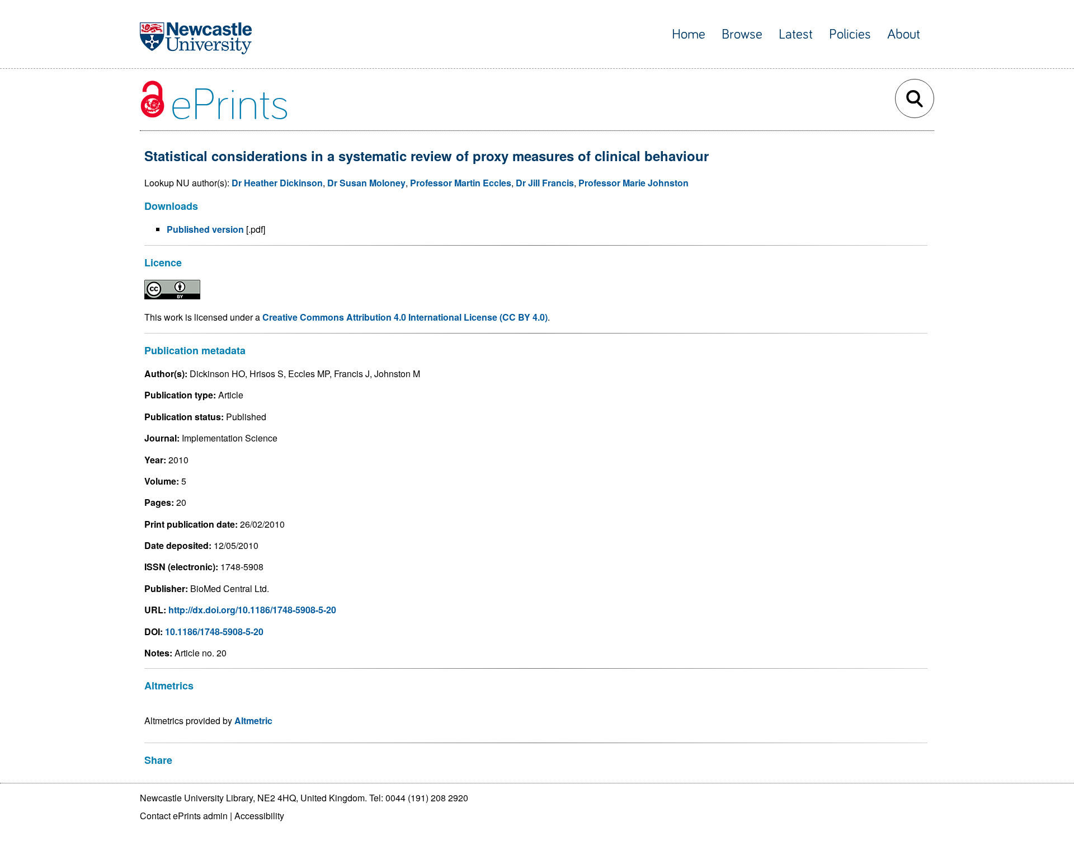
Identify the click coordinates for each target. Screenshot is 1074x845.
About (903, 34)
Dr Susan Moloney (366, 182)
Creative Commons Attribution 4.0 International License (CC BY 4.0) (405, 317)
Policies (850, 34)
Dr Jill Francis (545, 182)
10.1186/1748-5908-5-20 (214, 631)
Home (688, 34)
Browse (742, 34)
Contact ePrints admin (184, 815)
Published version (205, 229)
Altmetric (253, 720)
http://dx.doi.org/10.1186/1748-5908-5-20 (252, 609)
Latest (796, 34)
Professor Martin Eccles (460, 182)
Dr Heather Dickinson (277, 182)
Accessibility (259, 815)
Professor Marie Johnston (633, 182)
